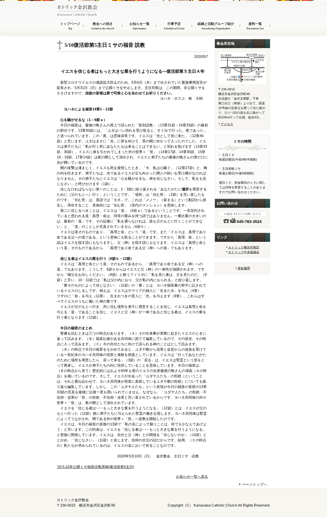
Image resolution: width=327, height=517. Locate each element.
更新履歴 (244, 268)
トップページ (70, 26)
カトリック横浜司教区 (243, 247)
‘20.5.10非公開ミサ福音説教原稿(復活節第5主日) (95, 467)
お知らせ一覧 (139, 26)
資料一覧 (255, 26)
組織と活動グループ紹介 (216, 26)
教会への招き (102, 26)
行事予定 (174, 26)
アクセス (227, 124)
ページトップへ (254, 484)
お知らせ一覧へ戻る (192, 477)
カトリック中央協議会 (243, 252)
